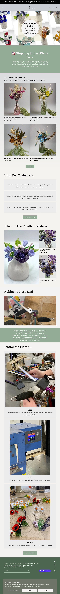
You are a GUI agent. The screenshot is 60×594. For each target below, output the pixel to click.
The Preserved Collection (47, 280)
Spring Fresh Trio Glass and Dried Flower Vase (41, 158)
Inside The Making (30, 553)
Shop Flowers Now (30, 217)
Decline (46, 590)
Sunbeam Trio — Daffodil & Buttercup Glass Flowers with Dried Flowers (42, 118)
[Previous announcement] (2, 2)
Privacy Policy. (38, 586)
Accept (29, 590)
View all (30, 166)
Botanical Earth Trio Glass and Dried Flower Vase (16, 158)
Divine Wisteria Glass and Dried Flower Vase (47, 250)
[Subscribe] (28, 571)
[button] (3, 7)
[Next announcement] (57, 2)
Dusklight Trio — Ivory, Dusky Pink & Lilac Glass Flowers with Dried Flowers (15, 118)
